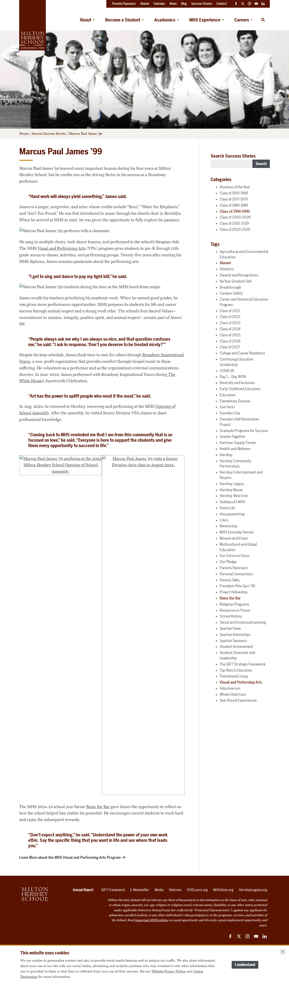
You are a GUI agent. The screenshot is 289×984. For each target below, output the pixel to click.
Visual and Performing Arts (61, 248)
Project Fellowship (233, 592)
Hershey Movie (231, 490)
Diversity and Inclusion (237, 382)
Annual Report (83, 890)
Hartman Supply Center (238, 442)
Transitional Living (234, 676)
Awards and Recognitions (239, 275)
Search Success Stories (233, 156)
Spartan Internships (235, 634)
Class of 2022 (230, 316)
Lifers (224, 520)
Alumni (225, 263)
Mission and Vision (234, 538)
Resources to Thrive (235, 610)
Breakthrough (230, 287)
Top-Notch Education (236, 670)
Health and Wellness (235, 448)
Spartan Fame (230, 628)
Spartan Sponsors (233, 640)
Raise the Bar (98, 806)
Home (23, 134)
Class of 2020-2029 (235, 229)
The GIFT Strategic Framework (243, 664)
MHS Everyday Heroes (237, 532)
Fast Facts (227, 407)
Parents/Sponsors (234, 568)
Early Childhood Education (240, 389)
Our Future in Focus (234, 555)
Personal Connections (236, 574)
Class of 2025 (230, 335)
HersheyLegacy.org (253, 890)
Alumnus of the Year (235, 187)
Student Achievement (236, 646)
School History (231, 616)
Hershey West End (233, 495)
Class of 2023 (230, 323)
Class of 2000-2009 (235, 217)
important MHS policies (151, 920)
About (85, 20)
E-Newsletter (139, 890)
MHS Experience (204, 20)
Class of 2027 (230, 347)
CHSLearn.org (197, 890)
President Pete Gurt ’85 (237, 586)
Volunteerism (230, 688)
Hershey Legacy (232, 483)
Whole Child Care (233, 694)
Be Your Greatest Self (236, 281)
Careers (241, 20)
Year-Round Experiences (238, 700)
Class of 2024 (230, 329)
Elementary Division (235, 401)
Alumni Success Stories (49, 134)
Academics (164, 20)
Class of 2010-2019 (234, 223)
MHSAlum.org (223, 890)
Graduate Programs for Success (244, 430)
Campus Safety (231, 293)
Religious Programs (234, 604)
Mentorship (229, 526)
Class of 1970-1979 (234, 199)
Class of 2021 (230, 311)
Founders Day (230, 413)
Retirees (175, 890)
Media (159, 890)
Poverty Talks (230, 580)
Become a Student (122, 20)
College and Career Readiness (242, 353)
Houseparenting (232, 514)
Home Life (227, 508)
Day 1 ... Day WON (233, 376)
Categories (221, 179)
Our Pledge (228, 561)
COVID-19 (227, 370)
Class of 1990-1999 (235, 211)
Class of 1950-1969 (234, 193)
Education (227, 395)
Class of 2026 (230, 341)
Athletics (227, 269)
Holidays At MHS (232, 502)
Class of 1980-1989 (234, 205)
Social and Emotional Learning (243, 622)
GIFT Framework (113, 890)
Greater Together (232, 436)
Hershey (226, 455)
